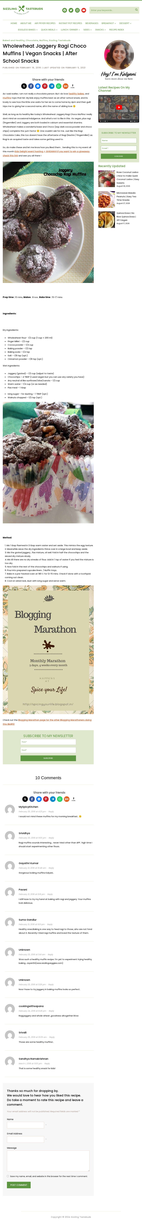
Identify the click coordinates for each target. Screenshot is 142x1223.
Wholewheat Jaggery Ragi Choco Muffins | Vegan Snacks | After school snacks (44, 53)
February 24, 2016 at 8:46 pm (32, 1011)
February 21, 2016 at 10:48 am (32, 868)
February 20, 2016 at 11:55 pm (32, 837)
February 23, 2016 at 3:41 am (32, 954)
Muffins (43, 40)
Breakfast (108, 23)
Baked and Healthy (14, 40)
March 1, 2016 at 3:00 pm (30, 1063)
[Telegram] (51, 86)
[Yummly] (65, 86)
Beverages (91, 23)
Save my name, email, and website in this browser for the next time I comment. (49, 1176)
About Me (25, 23)
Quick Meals (48, 29)
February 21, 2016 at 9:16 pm (32, 894)
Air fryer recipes (45, 23)
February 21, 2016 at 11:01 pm (32, 924)
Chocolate (32, 40)
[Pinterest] (45, 86)
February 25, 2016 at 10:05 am (33, 1037)
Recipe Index (116, 29)
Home (14, 23)
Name (10, 1119)
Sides (86, 29)
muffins (7, 97)
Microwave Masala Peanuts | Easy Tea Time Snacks (126, 196)
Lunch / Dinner (69, 29)
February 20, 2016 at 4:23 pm (32, 811)
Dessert (124, 23)
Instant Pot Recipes (70, 23)
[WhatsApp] (58, 86)
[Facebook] (31, 86)
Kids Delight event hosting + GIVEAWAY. (36, 151)
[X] (24, 86)
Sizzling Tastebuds (60, 40)
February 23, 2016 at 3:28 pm (32, 984)
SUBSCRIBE (48, 758)
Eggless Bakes (27, 29)
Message (12, 1148)
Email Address (14, 1133)
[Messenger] (38, 86)
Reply (51, 811)
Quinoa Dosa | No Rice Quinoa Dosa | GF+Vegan (126, 217)
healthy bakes (76, 93)
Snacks (99, 29)
